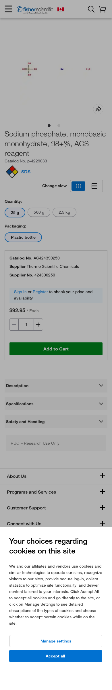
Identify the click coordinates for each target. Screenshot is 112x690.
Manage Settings (55, 641)
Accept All (55, 656)
